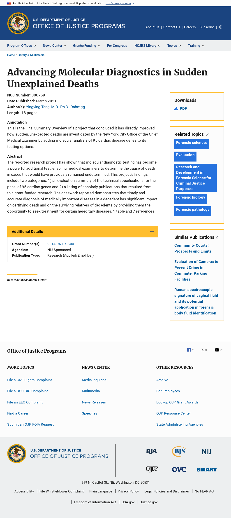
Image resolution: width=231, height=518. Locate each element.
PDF (183, 108)
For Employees (168, 391)
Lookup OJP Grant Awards (177, 402)
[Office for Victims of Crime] (179, 472)
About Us (152, 27)
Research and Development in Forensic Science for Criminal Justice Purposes (193, 178)
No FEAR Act (204, 491)
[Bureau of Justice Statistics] (179, 458)
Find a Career (17, 413)
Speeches (89, 413)
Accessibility (24, 491)
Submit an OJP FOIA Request (30, 424)
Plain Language (100, 491)
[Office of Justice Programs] (18, 23)
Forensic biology (190, 197)
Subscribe (207, 27)
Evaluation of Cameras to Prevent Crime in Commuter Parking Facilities (196, 270)
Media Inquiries (94, 380)
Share (224, 30)
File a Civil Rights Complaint (29, 380)
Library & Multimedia (31, 55)
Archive (162, 380)
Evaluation (185, 154)
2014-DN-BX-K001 (61, 244)
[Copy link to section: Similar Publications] (216, 236)
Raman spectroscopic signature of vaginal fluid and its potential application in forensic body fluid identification (196, 301)
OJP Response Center (173, 413)
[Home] (79, 23)
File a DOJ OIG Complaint (27, 391)
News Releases (94, 402)
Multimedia (91, 391)
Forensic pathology (193, 209)
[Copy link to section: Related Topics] (206, 133)
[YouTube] (219, 353)
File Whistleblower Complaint (61, 491)
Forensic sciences (191, 142)
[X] (206, 353)
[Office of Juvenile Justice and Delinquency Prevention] (152, 473)
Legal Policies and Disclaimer (166, 491)
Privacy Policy (128, 491)
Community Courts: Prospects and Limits (193, 248)
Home (11, 55)
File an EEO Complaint (25, 402)
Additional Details (27, 231)
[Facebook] (192, 353)
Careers (190, 27)
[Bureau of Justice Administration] (151, 455)
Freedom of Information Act (95, 502)
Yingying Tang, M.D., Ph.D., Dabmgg (55, 107)
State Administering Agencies (179, 424)
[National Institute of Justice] (206, 455)
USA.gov (128, 502)
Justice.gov (148, 502)
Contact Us (171, 27)
